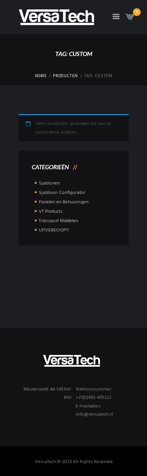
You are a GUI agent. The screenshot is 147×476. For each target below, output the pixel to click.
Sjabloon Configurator (62, 193)
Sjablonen (49, 183)
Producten (65, 76)
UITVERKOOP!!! (54, 230)
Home (41, 76)
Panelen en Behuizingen (64, 202)
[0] (130, 19)
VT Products (51, 211)
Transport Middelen (58, 221)
